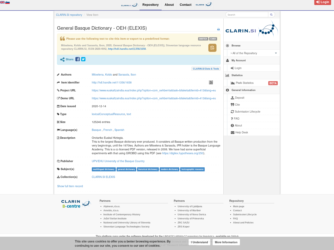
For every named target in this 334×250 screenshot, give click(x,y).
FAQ (235, 218)
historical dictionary (148, 169)
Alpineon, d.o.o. (111, 206)
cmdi (213, 39)
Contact (237, 210)
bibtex (203, 39)
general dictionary (126, 169)
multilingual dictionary (103, 169)
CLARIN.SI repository (69, 15)
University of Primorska (191, 218)
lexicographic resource (192, 169)
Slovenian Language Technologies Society (126, 226)
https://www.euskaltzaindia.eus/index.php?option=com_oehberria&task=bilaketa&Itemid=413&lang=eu (154, 90)
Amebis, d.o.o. (111, 210)
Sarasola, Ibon (127, 74)
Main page (238, 206)
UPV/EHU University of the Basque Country (118, 161)
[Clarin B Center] (77, 203)
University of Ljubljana (190, 206)
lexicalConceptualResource (108, 114)
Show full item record (70, 186)
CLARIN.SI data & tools (206, 68)
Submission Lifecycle (245, 214)
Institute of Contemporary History (121, 214)
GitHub (235, 236)
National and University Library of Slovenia (126, 222)
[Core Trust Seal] (76, 219)
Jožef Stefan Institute (115, 218)
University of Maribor (189, 210)
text (129, 114)
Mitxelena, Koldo (102, 74)
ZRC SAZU (183, 222)
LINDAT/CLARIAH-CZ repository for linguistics (188, 236)
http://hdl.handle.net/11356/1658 (127, 48)
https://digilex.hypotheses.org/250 (182, 153)
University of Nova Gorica (192, 214)
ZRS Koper (184, 226)
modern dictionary (169, 169)
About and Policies (243, 222)
